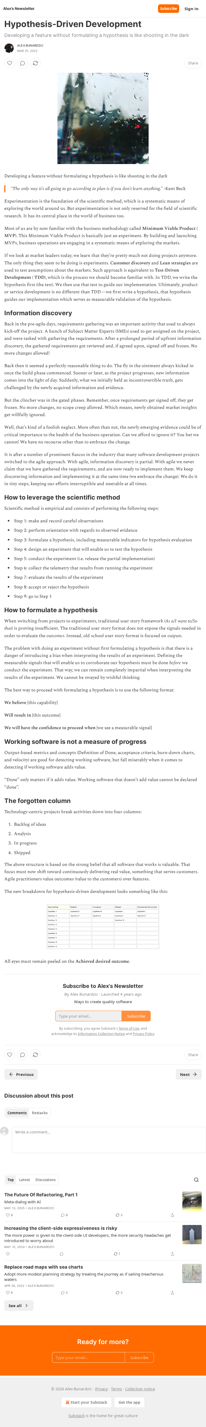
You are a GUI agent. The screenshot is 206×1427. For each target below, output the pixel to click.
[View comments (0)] (22, 63)
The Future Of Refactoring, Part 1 (41, 1194)
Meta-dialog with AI (22, 1201)
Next (185, 1074)
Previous (25, 1074)
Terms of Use (129, 1028)
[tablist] (27, 1113)
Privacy (101, 1388)
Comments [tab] (17, 1112)
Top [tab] (11, 1179)
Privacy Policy (143, 1033)
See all (15, 1305)
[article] (103, 1205)
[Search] (196, 1179)
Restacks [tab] (39, 1112)
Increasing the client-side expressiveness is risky (60, 1228)
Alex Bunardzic (30, 45)
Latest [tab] (24, 1179)
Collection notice (140, 1388)
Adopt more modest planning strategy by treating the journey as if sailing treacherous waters (83, 1276)
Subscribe (168, 8)
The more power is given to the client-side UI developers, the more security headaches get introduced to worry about (87, 1237)
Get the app (129, 1402)
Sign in (191, 8)
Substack (76, 1415)
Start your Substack (89, 1402)
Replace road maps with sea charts (43, 1267)
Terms (116, 1388)
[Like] (9, 63)
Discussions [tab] (45, 1179)
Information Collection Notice (101, 1033)
